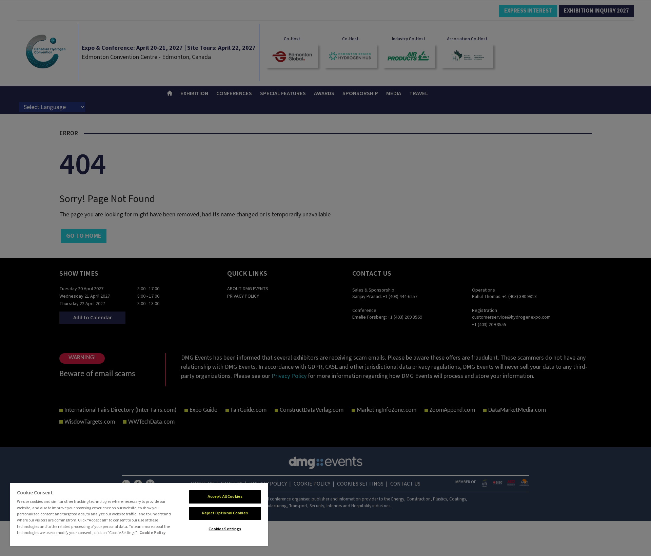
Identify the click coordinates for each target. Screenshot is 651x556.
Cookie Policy (152, 533)
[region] (139, 514)
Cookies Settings (225, 529)
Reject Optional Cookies (225, 513)
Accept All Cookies (225, 496)
